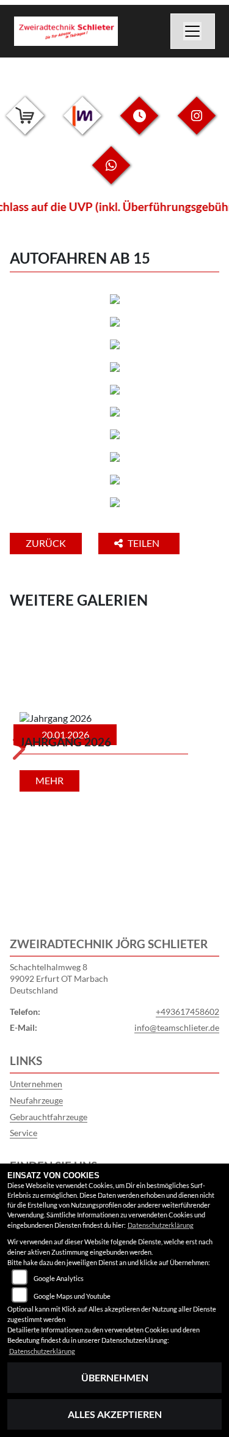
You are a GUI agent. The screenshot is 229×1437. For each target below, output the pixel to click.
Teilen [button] (144, 543)
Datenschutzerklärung (161, 1225)
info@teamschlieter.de (176, 1027)
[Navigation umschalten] (193, 31)
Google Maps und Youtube (72, 1296)
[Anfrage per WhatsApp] (111, 174)
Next (17, 753)
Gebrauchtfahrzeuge (48, 1117)
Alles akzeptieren (115, 1414)
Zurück (46, 543)
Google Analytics (59, 1278)
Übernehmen (114, 1377)
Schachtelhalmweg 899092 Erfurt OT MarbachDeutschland (59, 978)
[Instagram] (196, 125)
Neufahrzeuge (36, 1100)
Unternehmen (36, 1084)
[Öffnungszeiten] (139, 125)
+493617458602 (187, 1011)
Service (23, 1132)
